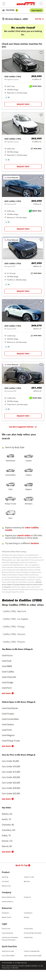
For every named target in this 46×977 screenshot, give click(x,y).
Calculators (5, 913)
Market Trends (6, 917)
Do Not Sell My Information (32, 933)
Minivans (28, 504)
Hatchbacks (10, 460)
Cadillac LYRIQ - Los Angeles (15, 619)
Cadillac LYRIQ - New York (14, 611)
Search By (5, 877)
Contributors (28, 913)
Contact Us (27, 897)
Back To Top (21, 865)
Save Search (37, 10)
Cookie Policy (28, 937)
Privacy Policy (28, 928)
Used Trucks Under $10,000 (32, 955)
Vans (10, 518)
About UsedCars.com (8, 897)
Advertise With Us (7, 901)
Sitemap (26, 917)
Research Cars (6, 886)
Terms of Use (6, 928)
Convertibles (10, 475)
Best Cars (27, 881)
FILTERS (11, 10)
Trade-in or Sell (29, 877)
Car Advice (5, 881)
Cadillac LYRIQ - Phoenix (14, 641)
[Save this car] (41, 52)
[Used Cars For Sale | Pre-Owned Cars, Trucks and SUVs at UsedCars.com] (26, 3)
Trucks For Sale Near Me (31, 951)
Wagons (28, 489)
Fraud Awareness (7, 933)
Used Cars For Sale (8, 951)
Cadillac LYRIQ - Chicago (14, 626)
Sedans (29, 475)
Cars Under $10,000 (8, 955)
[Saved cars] (41, 3)
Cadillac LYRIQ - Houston (14, 634)
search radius (24, 535)
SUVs (10, 489)
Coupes (29, 460)
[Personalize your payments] (41, 79)
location (35, 543)
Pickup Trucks (10, 504)
